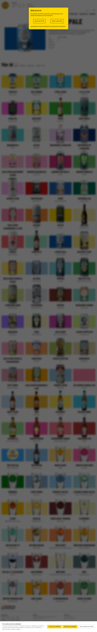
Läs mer (18, 629)
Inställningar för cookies (86, 626)
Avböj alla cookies (70, 626)
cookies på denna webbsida (58, 26)
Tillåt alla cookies (54, 626)
